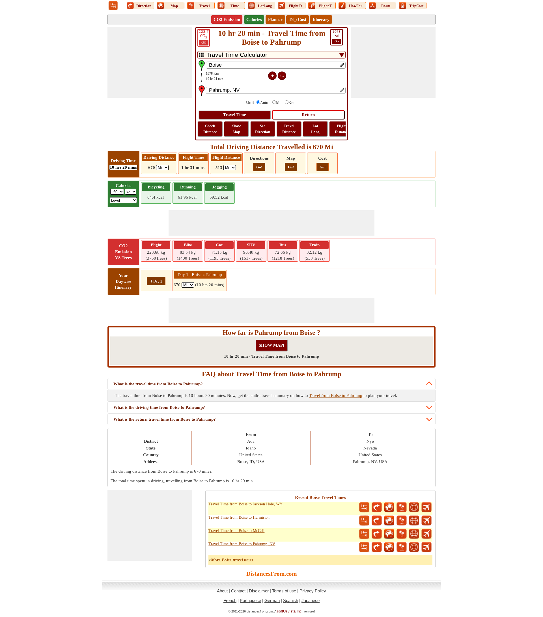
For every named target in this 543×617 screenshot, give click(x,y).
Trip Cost (297, 19)
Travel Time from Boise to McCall (236, 531)
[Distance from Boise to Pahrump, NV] (364, 547)
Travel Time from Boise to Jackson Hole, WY (245, 504)
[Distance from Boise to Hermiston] (364, 520)
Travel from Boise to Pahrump (335, 395)
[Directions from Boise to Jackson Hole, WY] (376, 507)
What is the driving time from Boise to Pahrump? (159, 407)
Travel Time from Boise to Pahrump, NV (241, 544)
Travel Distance (289, 129)
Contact (238, 590)
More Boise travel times (232, 560)
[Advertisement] (149, 62)
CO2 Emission (227, 19)
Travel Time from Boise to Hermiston (239, 517)
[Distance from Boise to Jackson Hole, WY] (364, 507)
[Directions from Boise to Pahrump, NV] (376, 547)
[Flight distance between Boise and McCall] (426, 534)
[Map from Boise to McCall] (389, 534)
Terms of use (284, 590)
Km (291, 103)
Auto (264, 103)
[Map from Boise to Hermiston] (389, 520)
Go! (259, 167)
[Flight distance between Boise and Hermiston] (426, 520)
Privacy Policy (312, 590)
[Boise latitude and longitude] (414, 507)
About (222, 590)
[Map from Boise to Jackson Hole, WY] (389, 507)
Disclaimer (259, 590)
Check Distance (210, 129)
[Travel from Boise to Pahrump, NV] (401, 547)
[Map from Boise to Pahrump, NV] (389, 547)
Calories (254, 19)
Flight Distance (341, 129)
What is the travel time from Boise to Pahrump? (158, 384)
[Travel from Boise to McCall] (401, 534)
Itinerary (321, 19)
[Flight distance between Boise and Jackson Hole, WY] (426, 507)
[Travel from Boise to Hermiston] (401, 520)
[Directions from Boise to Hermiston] (376, 520)
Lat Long (315, 129)
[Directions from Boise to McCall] (376, 534)
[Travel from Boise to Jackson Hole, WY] (401, 507)
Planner (275, 19)
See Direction (262, 129)
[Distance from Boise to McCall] (364, 534)
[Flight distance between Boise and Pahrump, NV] (426, 547)
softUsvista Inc (289, 611)
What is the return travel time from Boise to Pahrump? (164, 419)
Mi (278, 103)
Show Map (236, 129)
